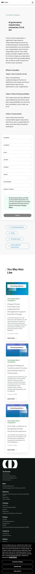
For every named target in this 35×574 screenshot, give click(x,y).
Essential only (17, 566)
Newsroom (6, 511)
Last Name (7, 145)
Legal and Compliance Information (12, 513)
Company (6, 167)
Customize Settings (17, 562)
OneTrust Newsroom (8, 486)
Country (6, 174)
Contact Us (6, 533)
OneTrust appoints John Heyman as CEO (14, 488)
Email (5, 152)
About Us (5, 505)
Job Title (6, 159)
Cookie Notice (13, 557)
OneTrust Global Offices (9, 507)
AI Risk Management (8, 521)
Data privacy (6, 523)
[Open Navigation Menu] (33, 2)
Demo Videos (6, 499)
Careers (5, 509)
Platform (5, 541)
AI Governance (7, 480)
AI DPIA (5, 519)
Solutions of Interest (9, 189)
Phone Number (7, 182)
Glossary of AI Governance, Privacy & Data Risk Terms (16, 494)
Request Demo (7, 535)
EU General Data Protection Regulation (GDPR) (16, 527)
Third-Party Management (10, 478)
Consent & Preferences (9, 476)
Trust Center (6, 474)
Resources (6, 497)
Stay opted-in (17, 571)
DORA (4, 525)
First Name (7, 137)
